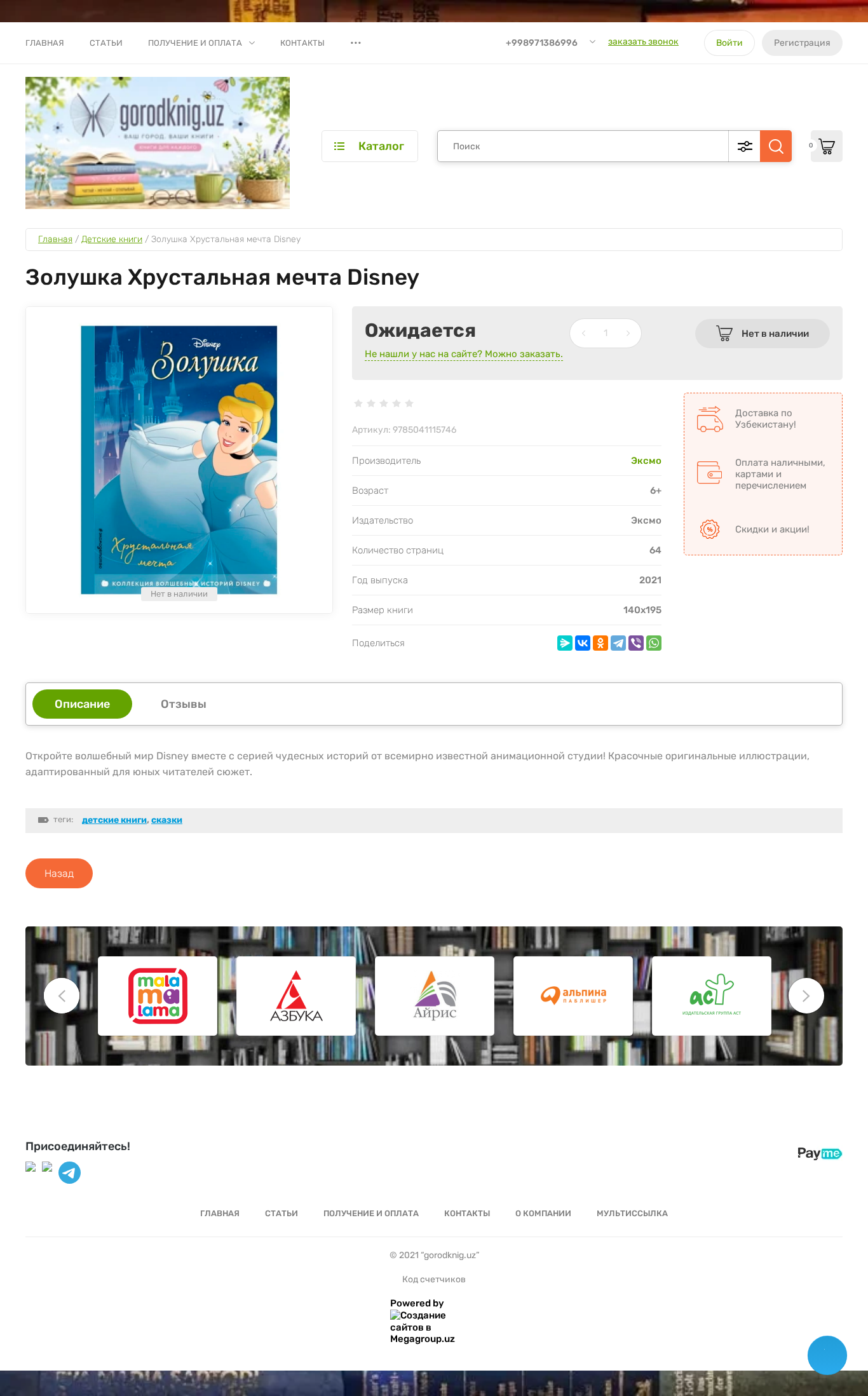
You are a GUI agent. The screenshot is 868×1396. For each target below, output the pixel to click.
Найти (776, 146)
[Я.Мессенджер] (565, 643)
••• (356, 42)
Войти (729, 42)
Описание (82, 704)
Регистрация (802, 42)
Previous (61, 995)
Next (806, 995)
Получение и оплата (195, 43)
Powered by (417, 1303)
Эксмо (646, 460)
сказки (166, 820)
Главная (44, 43)
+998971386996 (542, 42)
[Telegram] (618, 643)
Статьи (106, 43)
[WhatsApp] (653, 643)
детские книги (114, 820)
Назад (59, 873)
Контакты (302, 43)
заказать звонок (643, 41)
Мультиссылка (632, 1213)
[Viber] (636, 643)
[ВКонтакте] (582, 643)
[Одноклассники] (600, 643)
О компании (543, 1213)
